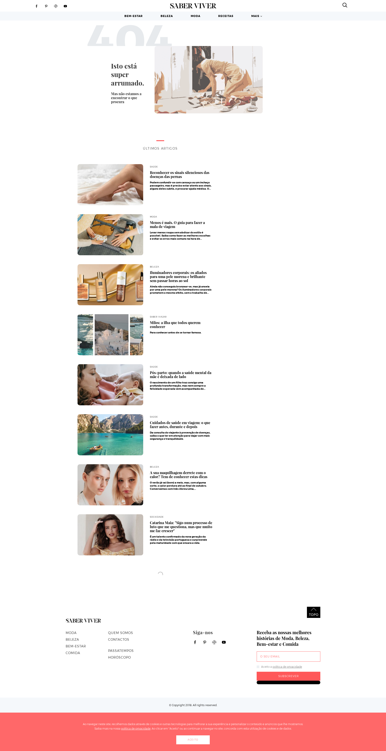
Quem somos (120, 633)
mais (255, 16)
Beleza (167, 16)
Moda (195, 16)
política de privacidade (287, 666)
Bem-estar (133, 16)
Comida (73, 653)
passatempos (121, 651)
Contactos (118, 640)
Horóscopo (119, 657)
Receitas (225, 16)
